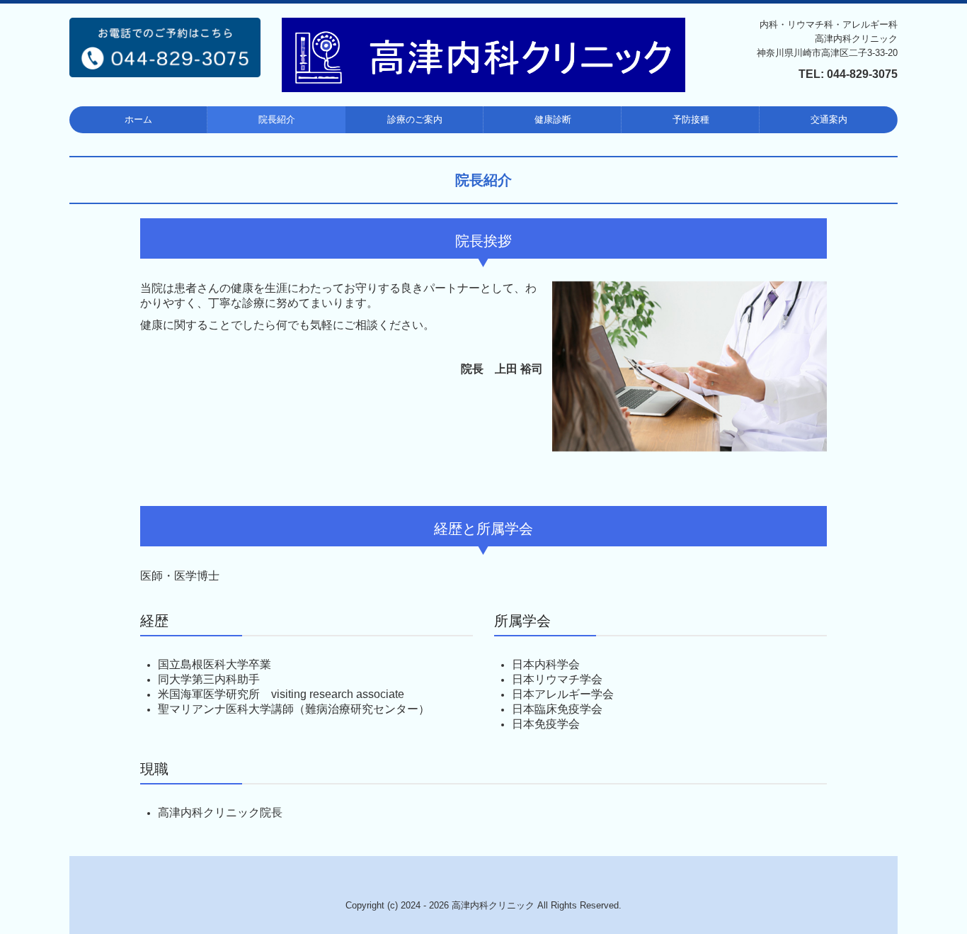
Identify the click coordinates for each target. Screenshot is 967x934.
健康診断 (552, 119)
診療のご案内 (414, 119)
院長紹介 (276, 119)
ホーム (138, 119)
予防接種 (691, 119)
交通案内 (829, 119)
